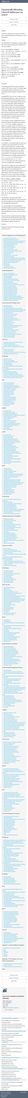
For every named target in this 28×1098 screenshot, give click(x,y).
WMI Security (4, 1089)
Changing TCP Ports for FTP (9, 808)
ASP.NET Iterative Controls (8, 1065)
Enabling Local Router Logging (10, 712)
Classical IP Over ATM (8, 657)
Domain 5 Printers (5, 1049)
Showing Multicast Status (9, 869)
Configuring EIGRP (7, 410)
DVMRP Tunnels (7, 857)
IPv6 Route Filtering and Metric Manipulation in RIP (14, 897)
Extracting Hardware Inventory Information (12, 260)
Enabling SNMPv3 (7, 704)
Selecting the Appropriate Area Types (11, 447)
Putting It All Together (8, 494)
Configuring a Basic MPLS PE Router (11, 913)
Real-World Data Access (7, 1063)
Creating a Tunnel (7, 548)
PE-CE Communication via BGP (10, 921)
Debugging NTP (7, 610)
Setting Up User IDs (7, 305)
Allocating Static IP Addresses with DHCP (12, 778)
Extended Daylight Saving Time (10, 613)
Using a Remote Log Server (9, 718)
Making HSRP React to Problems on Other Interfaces (14, 819)
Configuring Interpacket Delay (10, 397)
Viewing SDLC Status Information (10, 639)
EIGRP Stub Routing (8, 426)
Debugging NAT (7, 810)
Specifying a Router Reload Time (10, 290)
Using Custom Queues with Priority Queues (12, 524)
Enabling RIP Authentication (9, 402)
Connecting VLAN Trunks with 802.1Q (11, 663)
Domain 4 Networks (6, 1055)
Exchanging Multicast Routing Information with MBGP (14, 864)
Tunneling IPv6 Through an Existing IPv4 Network (14, 904)
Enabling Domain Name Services (10, 287)
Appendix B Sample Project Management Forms (13, 1025)
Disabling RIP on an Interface (9, 389)
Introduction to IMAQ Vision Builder (10, 1033)
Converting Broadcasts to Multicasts (11, 868)
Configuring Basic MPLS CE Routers (11, 914)
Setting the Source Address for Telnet (11, 329)
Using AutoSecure (7, 932)
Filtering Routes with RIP (9, 384)
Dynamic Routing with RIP (9, 894)
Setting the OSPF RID (8, 444)
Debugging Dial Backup (8, 582)
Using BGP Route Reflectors (9, 492)
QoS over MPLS (7, 922)
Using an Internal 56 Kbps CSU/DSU (11, 652)
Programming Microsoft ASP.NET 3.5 (11, 1057)
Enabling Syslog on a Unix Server (10, 719)
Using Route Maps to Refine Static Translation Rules (14, 799)
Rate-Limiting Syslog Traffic (9, 732)
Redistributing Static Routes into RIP (11, 385)
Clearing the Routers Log (9, 715)
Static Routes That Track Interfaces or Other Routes (14, 376)
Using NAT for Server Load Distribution (11, 803)
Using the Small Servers (8, 281)
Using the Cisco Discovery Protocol (11, 279)
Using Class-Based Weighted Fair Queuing (12, 527)
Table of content (14, 22)
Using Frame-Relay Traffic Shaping (11, 537)
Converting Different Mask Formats (11, 361)
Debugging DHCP (7, 787)
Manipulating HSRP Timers (9, 823)
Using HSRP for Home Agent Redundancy (12, 883)
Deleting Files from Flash (9, 252)
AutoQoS (5, 541)
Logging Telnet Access (8, 328)
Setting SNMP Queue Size (9, 697)
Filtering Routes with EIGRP (9, 412)
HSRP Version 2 (7, 831)
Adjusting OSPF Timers (8, 457)
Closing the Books (6, 1022)
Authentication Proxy (8, 942)
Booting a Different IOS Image (10, 246)
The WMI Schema (5, 1087)
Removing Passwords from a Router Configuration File (15, 309)
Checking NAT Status (8, 809)
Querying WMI (4, 1083)
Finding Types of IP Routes (9, 360)
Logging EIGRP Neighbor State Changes (12, 423)
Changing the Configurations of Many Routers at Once (14, 259)
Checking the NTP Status (9, 608)
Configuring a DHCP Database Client (11, 780)
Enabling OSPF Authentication (10, 446)
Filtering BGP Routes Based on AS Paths (12, 481)
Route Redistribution (8, 902)
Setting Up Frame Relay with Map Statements (13, 503)
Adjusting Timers (7, 395)
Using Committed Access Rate (10, 538)
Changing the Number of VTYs (10, 315)
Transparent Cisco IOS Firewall (10, 935)
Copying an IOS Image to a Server (10, 249)
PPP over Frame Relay (8, 512)
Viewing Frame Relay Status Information (12, 513)
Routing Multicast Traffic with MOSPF (11, 854)
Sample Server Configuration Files (10, 353)
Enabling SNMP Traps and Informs (11, 691)
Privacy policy (23, 1092)
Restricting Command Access (9, 343)
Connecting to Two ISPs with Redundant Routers (13, 474)
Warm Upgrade (7, 265)
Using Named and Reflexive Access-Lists (12, 756)
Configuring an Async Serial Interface (11, 653)
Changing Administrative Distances (11, 373)
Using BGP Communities (9, 491)
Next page (14, 24)
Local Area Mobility (7, 876)
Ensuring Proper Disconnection (10, 579)
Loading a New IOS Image (9, 245)
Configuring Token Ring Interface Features (12, 660)
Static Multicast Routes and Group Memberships (13, 852)
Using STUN (6, 629)
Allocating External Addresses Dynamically (12, 793)
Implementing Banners (8, 321)
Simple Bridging (7, 619)
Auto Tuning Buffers (7, 277)
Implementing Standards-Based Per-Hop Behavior (14, 540)
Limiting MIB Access (8, 681)
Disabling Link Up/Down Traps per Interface (12, 700)
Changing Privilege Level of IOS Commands (12, 334)
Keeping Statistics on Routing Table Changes (13, 377)
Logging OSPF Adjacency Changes (11, 455)
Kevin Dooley (10, 1007)
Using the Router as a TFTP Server (11, 255)
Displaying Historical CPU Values (10, 293)
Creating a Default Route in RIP (10, 388)
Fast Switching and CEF (8, 518)
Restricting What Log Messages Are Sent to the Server (14, 722)
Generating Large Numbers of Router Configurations (14, 258)
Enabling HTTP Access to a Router (10, 283)
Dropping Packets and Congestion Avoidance (13, 966)
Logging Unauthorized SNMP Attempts (11, 680)
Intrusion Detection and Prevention (11, 939)
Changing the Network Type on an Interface (12, 453)
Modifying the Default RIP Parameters (11, 896)
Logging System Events (8, 350)
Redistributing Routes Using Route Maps (12, 387)
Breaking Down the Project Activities (10, 1020)
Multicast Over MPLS (8, 925)
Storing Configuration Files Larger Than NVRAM (13, 242)
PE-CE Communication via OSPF (10, 918)
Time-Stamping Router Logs (9, 587)
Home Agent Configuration (9, 878)
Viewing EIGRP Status (8, 429)
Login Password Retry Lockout (10, 941)
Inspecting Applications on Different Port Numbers (14, 938)
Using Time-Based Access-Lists (10, 759)
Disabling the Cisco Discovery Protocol (11, 280)
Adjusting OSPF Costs (8, 437)
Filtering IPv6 (6, 763)
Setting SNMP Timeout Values (10, 698)
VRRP (5, 833)
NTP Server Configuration (9, 614)
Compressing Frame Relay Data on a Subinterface (14, 509)
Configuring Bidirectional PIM (9, 858)
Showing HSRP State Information (10, 829)
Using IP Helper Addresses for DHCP (11, 768)
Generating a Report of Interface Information (12, 296)
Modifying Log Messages (9, 736)
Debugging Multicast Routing (9, 871)
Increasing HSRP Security (9, 827)
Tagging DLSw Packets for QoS (10, 634)
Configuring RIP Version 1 (9, 382)
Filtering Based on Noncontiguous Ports (12, 760)
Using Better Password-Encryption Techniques (13, 308)
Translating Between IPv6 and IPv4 (11, 906)
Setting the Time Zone (8, 590)
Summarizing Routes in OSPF (10, 450)
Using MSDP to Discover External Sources (12, 865)
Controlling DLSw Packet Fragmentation (12, 632)
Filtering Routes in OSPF (9, 436)
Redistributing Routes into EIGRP (10, 413)
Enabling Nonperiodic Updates (10, 398)
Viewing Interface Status (8, 646)
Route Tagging (6, 405)
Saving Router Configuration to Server (11, 239)
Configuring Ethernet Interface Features (11, 659)
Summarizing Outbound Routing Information (12, 484)
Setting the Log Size (8, 714)
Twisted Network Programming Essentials (12, 1068)
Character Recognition (7, 1040)
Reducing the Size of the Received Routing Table (13, 482)
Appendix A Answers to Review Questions (11, 1024)
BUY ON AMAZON (9, 1009)
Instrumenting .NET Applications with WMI (11, 1085)
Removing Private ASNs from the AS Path (12, 479)
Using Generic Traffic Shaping (10, 535)
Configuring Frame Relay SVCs (10, 506)
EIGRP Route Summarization (9, 422)
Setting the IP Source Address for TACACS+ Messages (15, 352)
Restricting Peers (7, 606)
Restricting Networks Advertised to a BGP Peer (13, 475)
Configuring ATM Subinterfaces (10, 655)
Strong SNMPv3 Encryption (9, 705)
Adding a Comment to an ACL (10, 743)
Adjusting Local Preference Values (10, 476)
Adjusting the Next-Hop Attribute (10, 471)
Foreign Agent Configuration (9, 879)
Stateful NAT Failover (8, 805)
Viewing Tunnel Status (8, 552)
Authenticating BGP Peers (9, 489)
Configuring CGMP (7, 850)
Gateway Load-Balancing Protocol (10, 834)
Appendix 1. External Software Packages (12, 947)
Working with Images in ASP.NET (9, 1067)
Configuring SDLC (7, 627)
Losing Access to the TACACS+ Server (11, 345)
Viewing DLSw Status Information (10, 638)
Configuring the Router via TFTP (10, 238)
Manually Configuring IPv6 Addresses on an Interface (14, 892)
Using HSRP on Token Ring (9, 824)
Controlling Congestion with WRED (11, 530)
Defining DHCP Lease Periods (10, 777)
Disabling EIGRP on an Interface (10, 416)
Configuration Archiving (8, 266)
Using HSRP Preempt (8, 817)
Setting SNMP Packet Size (9, 695)
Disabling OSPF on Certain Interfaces (11, 451)
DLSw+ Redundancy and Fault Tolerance (12, 636)
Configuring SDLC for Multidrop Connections (13, 628)
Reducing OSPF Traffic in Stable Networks (12, 458)
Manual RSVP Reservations (9, 533)
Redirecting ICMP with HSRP (9, 822)
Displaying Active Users (8, 312)
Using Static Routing (8, 363)
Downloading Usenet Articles (8, 1074)
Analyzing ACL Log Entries (9, 754)
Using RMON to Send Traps (9, 702)
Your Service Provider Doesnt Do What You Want (13, 927)
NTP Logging (6, 611)
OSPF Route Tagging (8, 454)
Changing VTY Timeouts (8, 317)
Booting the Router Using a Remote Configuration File (14, 241)
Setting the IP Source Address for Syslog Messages (14, 723)
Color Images (4, 1038)
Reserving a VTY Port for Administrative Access (13, 325)
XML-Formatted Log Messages (10, 735)
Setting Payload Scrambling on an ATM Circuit (13, 656)
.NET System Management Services (10, 1079)
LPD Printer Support (8, 664)
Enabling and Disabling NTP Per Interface (12, 601)
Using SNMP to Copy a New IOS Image (11, 685)
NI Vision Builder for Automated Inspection (12, 1035)
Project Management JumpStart (10, 1018)
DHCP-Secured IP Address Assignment (11, 784)
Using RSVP (6, 531)
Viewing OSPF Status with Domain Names (12, 461)
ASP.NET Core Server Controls (9, 1059)
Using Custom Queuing (8, 523)
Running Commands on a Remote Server (11, 1078)
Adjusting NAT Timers (8, 806)
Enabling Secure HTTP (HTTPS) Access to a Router (14, 284)
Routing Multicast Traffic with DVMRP (11, 855)
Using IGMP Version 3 (8, 851)
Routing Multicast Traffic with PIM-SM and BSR (13, 841)
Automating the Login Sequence (10, 331)
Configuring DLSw (7, 621)
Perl (4, 949)
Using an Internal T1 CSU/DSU (10, 649)
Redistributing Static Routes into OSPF (11, 440)
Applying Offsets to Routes (9, 394)
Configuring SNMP (7, 670)
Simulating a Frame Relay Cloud (10, 507)
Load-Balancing (7, 478)
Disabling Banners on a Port (9, 322)
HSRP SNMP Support (8, 826)
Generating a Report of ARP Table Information (13, 298)
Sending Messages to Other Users (10, 314)
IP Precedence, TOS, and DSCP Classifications (13, 963)
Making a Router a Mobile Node (10, 881)
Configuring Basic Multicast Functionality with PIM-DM (14, 840)
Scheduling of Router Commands (10, 291)
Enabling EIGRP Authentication (10, 420)
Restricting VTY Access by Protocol (11, 318)
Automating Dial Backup (8, 570)
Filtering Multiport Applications (10, 749)
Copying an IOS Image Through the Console (13, 250)
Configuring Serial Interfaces (9, 647)
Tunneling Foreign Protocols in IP (10, 549)
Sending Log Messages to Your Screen (11, 716)
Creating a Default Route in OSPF (10, 438)
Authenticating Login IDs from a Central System (13, 342)
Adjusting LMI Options (8, 502)
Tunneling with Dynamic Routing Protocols (12, 551)
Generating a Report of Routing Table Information (13, 297)
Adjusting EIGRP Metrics (8, 417)
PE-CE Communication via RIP (10, 917)
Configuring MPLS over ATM (9, 915)
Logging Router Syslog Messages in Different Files (14, 725)
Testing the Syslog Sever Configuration (11, 728)
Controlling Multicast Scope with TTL (11, 860)
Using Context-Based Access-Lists (10, 934)
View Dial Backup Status (8, 580)
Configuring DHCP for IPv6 (9, 893)
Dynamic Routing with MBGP (9, 903)
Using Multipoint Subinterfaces (10, 505)
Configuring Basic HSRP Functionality (11, 816)
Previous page (14, 19)
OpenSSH (6, 955)
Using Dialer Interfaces (8, 572)
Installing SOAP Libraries (7, 1072)
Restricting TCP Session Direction (10, 747)
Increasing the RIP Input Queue (10, 399)
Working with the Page (6, 1061)
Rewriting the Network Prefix (9, 802)
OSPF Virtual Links (7, 460)
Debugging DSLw (7, 641)
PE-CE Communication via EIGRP (10, 920)
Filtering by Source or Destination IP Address (13, 742)
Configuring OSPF (7, 434)
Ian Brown (16, 1007)
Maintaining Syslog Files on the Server (11, 726)
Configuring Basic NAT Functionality (11, 792)
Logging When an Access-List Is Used (11, 752)
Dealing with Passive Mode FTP (10, 757)
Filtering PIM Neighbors (8, 844)
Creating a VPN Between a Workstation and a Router (14, 562)
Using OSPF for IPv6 (8, 899)
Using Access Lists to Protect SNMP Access (12, 678)
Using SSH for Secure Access (9, 332)
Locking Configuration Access (10, 267)
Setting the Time (7, 588)
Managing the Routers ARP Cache (10, 274)
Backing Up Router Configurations (10, 262)
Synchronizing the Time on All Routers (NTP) (13, 593)
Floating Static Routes (8, 364)
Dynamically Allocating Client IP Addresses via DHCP (14, 774)
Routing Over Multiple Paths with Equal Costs (13, 374)
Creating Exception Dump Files (10, 294)
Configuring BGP (7, 468)
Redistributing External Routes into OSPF (12, 441)
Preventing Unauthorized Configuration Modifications (14, 688)
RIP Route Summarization (9, 404)
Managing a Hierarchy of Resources (10, 1071)
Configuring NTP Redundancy (10, 594)
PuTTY (5, 953)
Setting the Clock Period (8, 607)
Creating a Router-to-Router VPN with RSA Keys (13, 561)
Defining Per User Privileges (9, 335)
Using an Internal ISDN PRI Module (11, 650)
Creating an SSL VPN (8, 564)
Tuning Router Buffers (8, 276)
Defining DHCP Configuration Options (11, 775)
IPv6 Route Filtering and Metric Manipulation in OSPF (14, 900)
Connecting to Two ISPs (8, 472)
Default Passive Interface (9, 391)
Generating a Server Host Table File (11, 300)
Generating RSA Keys (8, 559)
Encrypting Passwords (8, 307)
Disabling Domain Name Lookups (10, 288)
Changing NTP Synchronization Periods (12, 597)
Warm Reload (6, 263)
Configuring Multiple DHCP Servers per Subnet (13, 781)
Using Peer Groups (7, 488)
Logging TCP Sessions (8, 753)
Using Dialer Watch (7, 576)
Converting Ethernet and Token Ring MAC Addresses (14, 625)
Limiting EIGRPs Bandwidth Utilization (11, 425)
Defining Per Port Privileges (9, 336)
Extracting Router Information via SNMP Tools (13, 671)
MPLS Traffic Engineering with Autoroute (12, 924)
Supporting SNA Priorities (9, 635)
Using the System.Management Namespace (12, 1082)
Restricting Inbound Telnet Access (10, 326)
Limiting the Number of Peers (9, 604)
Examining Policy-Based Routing (10, 371)
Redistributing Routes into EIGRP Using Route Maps (14, 415)
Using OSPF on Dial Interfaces (10, 448)
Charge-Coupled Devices (7, 1036)
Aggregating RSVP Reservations (10, 534)
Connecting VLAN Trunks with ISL (10, 662)
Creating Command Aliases (9, 273)
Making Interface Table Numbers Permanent (12, 690)
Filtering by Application (8, 744)
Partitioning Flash (7, 253)
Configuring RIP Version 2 (9, 401)
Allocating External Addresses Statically (11, 795)
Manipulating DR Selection (9, 443)
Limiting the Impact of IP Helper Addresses (12, 770)
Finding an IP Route (8, 358)
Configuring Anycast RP (8, 867)
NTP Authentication (7, 603)
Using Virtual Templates (8, 577)
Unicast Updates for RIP (8, 392)
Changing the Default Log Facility (10, 721)
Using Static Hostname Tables (10, 286)
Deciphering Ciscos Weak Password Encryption (13, 311)
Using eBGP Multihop (8, 469)
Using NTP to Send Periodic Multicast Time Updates (14, 600)
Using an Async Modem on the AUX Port (12, 573)
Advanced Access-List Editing (9, 761)
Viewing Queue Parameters (9, 543)
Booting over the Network (9, 248)
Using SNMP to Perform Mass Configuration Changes (14, 687)
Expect (5, 950)
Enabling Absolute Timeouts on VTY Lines (12, 319)
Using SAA (6, 707)
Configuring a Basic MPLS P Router (11, 911)
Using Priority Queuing (8, 521)
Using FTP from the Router (9, 256)
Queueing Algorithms (8, 965)
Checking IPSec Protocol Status (10, 565)
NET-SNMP (6, 952)
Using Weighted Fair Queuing (10, 526)
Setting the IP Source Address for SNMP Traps (13, 701)
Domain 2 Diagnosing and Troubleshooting (11, 1048)
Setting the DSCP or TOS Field (10, 520)
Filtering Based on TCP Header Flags (11, 746)
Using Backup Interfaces (8, 575)
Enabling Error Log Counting (9, 733)
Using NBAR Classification (9, 528)
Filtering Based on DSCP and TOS (10, 750)
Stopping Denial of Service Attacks (10, 936)
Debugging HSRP (7, 830)
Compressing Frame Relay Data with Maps (12, 510)
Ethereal (5, 956)
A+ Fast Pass (5, 1042)
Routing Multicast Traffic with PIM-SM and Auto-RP (14, 843)
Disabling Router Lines (8, 324)
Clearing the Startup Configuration (10, 243)
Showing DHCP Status (8, 785)
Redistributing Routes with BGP (10, 486)
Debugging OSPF (7, 463)
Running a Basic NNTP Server (8, 1076)
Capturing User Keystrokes (9, 349)
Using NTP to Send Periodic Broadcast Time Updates (14, 598)
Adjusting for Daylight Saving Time (10, 591)
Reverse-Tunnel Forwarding (9, 882)
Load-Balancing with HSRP (9, 820)
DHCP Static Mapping (8, 782)
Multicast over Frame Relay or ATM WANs (12, 848)
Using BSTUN (6, 631)
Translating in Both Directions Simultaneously (13, 801)
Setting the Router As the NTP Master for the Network (14, 596)
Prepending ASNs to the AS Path (10, 485)
